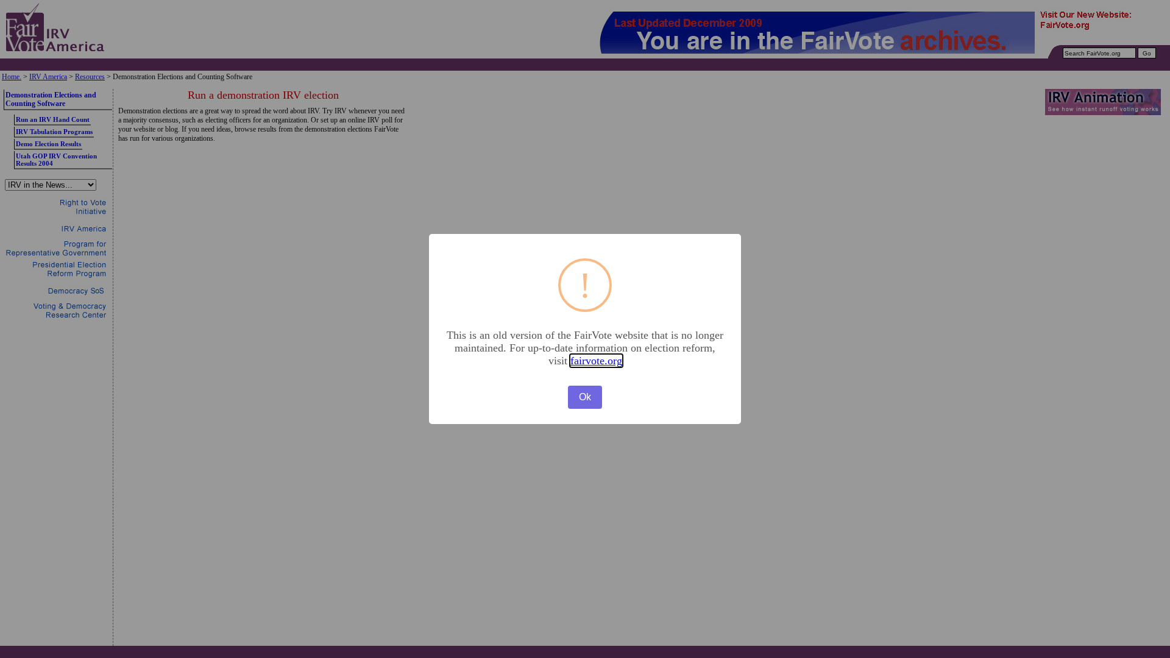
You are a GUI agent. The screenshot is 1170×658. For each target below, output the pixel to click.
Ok (585, 397)
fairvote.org (596, 361)
